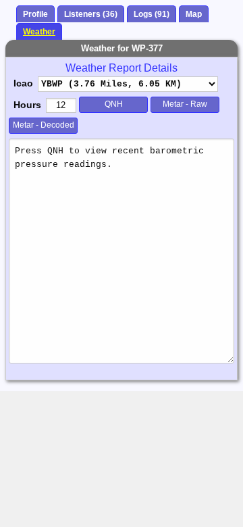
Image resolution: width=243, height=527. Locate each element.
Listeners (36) (90, 14)
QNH (114, 104)
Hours (27, 104)
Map (194, 14)
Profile (35, 14)
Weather (39, 31)
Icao (23, 83)
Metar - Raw (185, 104)
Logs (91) (151, 14)
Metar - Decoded (43, 125)
